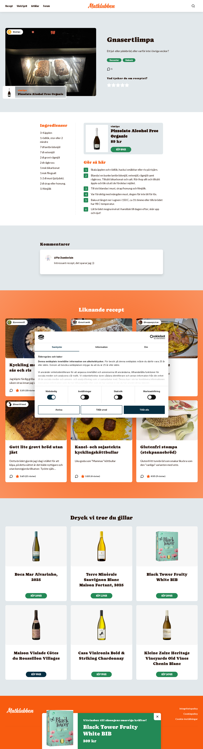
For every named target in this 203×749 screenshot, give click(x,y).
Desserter (114, 60)
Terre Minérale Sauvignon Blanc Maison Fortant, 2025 (101, 579)
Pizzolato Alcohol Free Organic (40, 94)
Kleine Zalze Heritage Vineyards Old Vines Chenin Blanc (167, 658)
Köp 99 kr (36, 674)
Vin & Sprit (22, 6)
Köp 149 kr (166, 674)
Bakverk (129, 60)
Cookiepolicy (190, 713)
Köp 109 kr (36, 595)
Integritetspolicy (189, 708)
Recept (9, 6)
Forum (46, 6)
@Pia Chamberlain (63, 257)
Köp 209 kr (166, 595)
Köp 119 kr (101, 595)
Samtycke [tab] (57, 347)
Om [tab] (146, 347)
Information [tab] (101, 347)
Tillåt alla (144, 409)
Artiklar (35, 6)
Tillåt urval (101, 409)
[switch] (85, 397)
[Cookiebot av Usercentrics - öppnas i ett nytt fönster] (152, 337)
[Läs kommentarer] (109, 69)
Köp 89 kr (121, 149)
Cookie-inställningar (186, 718)
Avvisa (58, 409)
